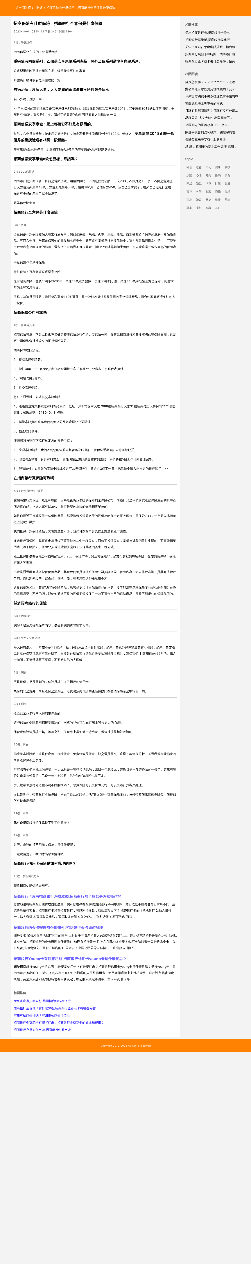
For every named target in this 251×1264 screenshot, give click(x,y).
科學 (199, 191)
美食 (227, 175)
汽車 (208, 183)
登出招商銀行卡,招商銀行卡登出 (207, 32)
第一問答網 (23, 8)
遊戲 (199, 183)
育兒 (189, 191)
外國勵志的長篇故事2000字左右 (208, 125)
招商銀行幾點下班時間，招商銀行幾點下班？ (216, 54)
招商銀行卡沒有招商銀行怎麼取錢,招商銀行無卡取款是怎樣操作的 (67, 896)
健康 (218, 167)
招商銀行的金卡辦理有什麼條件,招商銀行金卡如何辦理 (58, 927)
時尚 (208, 175)
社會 (189, 167)
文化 (208, 167)
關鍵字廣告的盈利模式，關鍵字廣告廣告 (213, 132)
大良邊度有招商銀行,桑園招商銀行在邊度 (42, 1001)
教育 (199, 167)
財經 (39, 8)
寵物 (218, 191)
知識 (208, 207)
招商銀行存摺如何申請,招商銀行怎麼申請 (42, 1030)
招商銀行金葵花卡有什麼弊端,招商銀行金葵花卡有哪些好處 (55, 1008)
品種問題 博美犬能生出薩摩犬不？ (209, 118)
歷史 (208, 199)
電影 (199, 207)
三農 (189, 199)
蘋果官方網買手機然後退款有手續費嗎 (211, 96)
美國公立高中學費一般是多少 (205, 139)
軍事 (189, 207)
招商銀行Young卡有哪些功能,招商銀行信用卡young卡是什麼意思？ (70, 958)
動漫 (218, 199)
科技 (227, 167)
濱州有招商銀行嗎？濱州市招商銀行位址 (42, 1015)
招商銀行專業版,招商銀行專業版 (207, 40)
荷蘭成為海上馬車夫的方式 (204, 103)
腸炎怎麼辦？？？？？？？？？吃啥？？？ (215, 82)
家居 (189, 183)
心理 (199, 175)
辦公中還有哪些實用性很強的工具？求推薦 (215, 89)
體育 (199, 199)
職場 (227, 191)
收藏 (208, 191)
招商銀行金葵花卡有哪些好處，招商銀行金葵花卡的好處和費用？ (59, 1022)
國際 (227, 199)
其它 (218, 207)
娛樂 (189, 175)
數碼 (218, 175)
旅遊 (227, 183)
